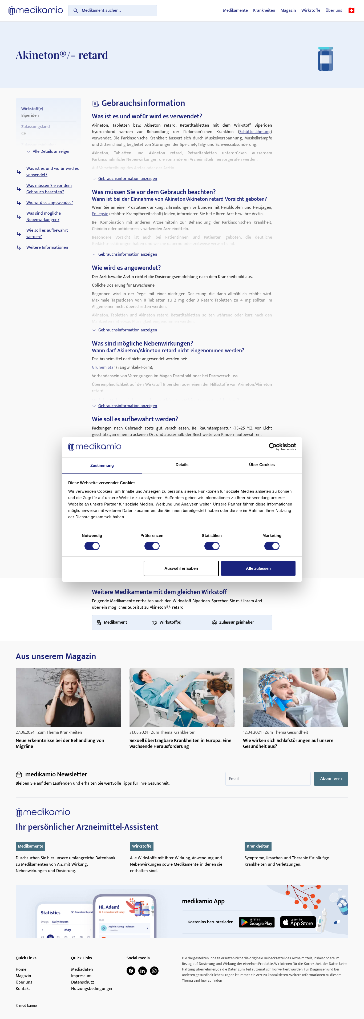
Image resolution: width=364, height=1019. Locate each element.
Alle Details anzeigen (52, 151)
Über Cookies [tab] (262, 464)
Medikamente (235, 10)
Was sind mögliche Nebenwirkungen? (43, 216)
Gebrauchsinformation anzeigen (127, 178)
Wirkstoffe (310, 10)
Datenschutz (82, 982)
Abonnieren (331, 778)
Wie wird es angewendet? (49, 203)
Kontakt (23, 989)
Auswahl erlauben (181, 568)
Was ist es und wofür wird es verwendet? (52, 172)
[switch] (152, 546)
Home (21, 969)
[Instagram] (154, 970)
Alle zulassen (258, 568)
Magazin (288, 10)
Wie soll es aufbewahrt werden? (47, 233)
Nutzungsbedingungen (92, 989)
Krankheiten (264, 10)
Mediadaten (82, 969)
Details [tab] (182, 464)
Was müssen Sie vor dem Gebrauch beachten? (49, 189)
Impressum (81, 976)
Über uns (334, 10)
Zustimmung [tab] (102, 465)
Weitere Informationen (47, 247)
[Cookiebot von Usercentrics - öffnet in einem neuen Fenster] (272, 447)
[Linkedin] (142, 970)
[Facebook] (131, 970)
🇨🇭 (351, 10)
